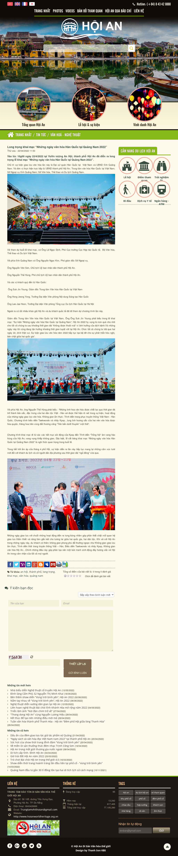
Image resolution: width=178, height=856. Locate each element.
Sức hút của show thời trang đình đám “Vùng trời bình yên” (44, 742)
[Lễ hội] (127, 168)
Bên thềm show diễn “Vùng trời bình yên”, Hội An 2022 (42, 697)
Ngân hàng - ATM (161, 202)
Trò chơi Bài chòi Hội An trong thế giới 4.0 (34, 759)
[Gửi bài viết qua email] (53, 564)
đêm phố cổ (158, 798)
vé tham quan (158, 792)
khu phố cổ (126, 798)
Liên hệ (139, 11)
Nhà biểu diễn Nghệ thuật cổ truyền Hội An (35, 690)
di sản (142, 810)
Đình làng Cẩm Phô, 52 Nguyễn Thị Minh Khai (36, 693)
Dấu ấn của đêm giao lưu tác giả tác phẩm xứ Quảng (41, 735)
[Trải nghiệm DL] (162, 168)
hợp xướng (142, 804)
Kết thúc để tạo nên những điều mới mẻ (33, 718)
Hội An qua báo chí (118, 11)
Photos (58, 11)
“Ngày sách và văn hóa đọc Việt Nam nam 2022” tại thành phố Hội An (50, 738)
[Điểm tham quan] (144, 168)
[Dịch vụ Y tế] (144, 192)
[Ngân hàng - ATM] (161, 192)
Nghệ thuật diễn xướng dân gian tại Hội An (35, 704)
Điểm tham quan (144, 179)
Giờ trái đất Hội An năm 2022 (27, 756)
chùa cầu (126, 804)
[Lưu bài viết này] (65, 564)
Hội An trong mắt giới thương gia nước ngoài (36, 749)
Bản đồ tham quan (90, 11)
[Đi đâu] (127, 192)
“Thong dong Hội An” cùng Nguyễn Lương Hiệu (37, 714)
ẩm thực (158, 810)
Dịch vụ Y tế (144, 201)
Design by (91, 850)
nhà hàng (126, 810)
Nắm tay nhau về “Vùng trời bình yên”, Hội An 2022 (40, 700)
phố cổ (142, 798)
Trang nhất (42, 11)
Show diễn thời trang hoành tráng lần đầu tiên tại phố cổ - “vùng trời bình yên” (56, 763)
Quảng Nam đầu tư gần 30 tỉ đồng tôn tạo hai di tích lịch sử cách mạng (51, 770)
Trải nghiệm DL (162, 179)
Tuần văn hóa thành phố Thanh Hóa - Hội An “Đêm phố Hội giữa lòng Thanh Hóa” (57, 721)
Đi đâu (127, 201)
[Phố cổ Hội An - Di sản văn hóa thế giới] (89, 28)
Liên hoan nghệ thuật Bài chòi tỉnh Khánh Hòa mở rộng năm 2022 (48, 707)
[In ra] (59, 564)
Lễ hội (127, 177)
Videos (70, 11)
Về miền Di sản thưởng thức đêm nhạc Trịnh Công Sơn (42, 745)
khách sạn (158, 804)
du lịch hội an (142, 792)
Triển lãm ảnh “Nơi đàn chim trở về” (31, 711)
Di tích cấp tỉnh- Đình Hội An (27, 752)
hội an (126, 792)
